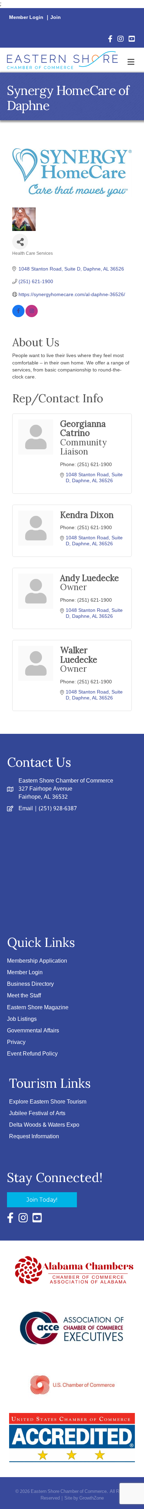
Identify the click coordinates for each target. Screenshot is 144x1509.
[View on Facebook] (18, 315)
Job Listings (22, 1019)
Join (55, 17)
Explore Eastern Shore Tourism (47, 1102)
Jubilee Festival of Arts (37, 1113)
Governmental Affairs (33, 1031)
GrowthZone (91, 1498)
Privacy (16, 1042)
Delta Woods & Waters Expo (44, 1125)
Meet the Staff (24, 996)
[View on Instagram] (32, 315)
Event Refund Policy (32, 1054)
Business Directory (30, 984)
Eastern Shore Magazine (38, 1007)
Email (26, 808)
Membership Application (37, 961)
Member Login (26, 17)
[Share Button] (20, 242)
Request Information (34, 1136)
